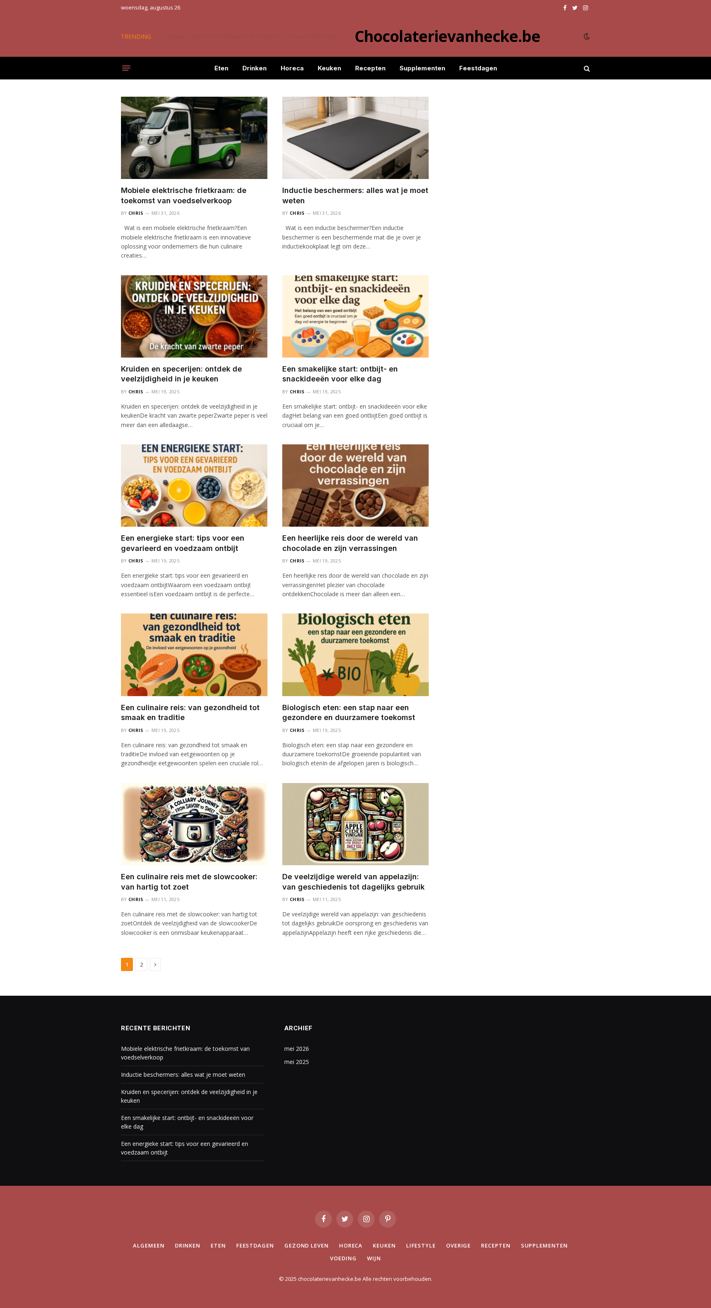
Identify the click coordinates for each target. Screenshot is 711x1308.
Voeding (343, 1258)
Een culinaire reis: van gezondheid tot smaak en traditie (190, 712)
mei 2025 (296, 1062)
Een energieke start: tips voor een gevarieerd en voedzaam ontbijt (182, 543)
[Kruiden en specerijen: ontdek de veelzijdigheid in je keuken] (194, 316)
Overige (458, 1245)
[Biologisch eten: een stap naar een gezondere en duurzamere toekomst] (355, 654)
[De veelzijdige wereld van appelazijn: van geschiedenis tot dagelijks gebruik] (355, 824)
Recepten (370, 68)
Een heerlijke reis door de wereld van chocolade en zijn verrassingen (350, 543)
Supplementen (422, 68)
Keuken (329, 68)
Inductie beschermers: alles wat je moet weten (227, 36)
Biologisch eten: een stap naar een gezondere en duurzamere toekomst (348, 712)
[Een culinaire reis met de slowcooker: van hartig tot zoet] (194, 824)
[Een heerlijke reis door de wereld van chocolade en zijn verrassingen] (355, 485)
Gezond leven (306, 1245)
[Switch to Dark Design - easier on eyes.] (586, 36)
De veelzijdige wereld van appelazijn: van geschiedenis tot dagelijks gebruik (353, 881)
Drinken (254, 68)
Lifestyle (421, 1245)
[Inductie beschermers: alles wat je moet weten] (355, 138)
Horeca (292, 68)
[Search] (586, 68)
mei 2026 (296, 1048)
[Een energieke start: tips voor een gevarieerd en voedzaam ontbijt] (194, 485)
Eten (221, 68)
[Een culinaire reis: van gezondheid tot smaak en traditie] (194, 654)
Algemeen (148, 1245)
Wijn (374, 1258)
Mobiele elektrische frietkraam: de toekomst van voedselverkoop (183, 195)
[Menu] (126, 68)
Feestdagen (478, 68)
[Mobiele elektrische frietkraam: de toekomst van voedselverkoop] (194, 138)
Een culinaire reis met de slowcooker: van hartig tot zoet (189, 881)
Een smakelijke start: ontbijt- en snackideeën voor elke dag (340, 374)
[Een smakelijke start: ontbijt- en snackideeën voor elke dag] (355, 316)
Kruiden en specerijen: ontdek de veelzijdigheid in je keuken (181, 374)
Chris (136, 213)
